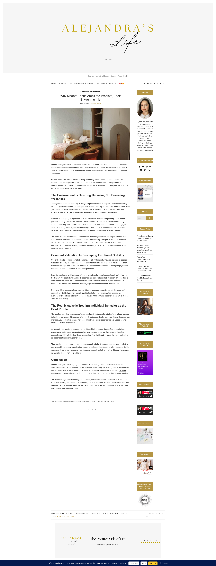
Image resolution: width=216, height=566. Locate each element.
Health (124, 514)
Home (53, 83)
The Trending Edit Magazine (81, 83)
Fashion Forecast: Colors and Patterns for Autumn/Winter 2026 (145, 268)
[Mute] (151, 396)
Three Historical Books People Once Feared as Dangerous (145, 238)
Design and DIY (82, 514)
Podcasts (101, 83)
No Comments (96, 104)
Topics (62, 83)
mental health (78, 167)
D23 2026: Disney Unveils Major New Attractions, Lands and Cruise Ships (145, 248)
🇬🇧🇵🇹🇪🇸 (121, 83)
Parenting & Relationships (90, 91)
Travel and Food (110, 514)
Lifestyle (95, 514)
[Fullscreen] (152, 396)
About (112, 83)
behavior (122, 370)
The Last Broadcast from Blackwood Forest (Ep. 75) (145, 277)
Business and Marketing (61, 514)
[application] (145, 393)
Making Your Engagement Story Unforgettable (143, 259)
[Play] (139, 396)
